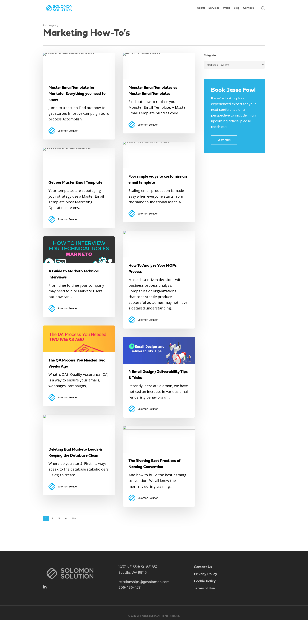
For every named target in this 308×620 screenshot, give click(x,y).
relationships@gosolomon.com (144, 582)
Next (74, 518)
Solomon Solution (68, 130)
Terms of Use (204, 588)
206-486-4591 (130, 588)
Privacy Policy (205, 574)
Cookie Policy (205, 581)
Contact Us (203, 567)
